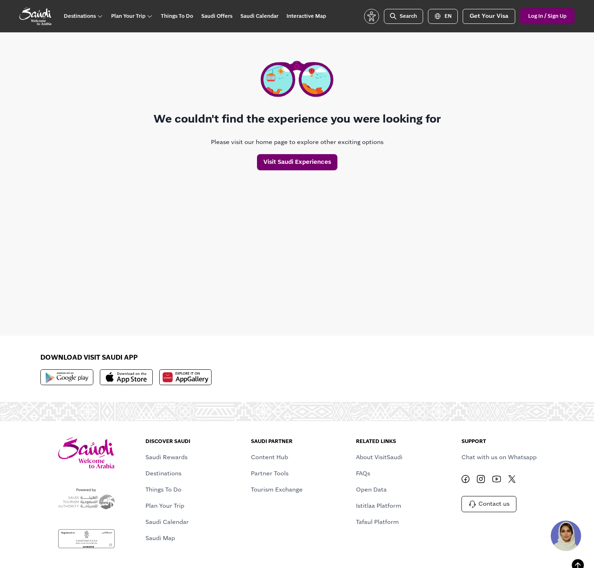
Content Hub (269, 457)
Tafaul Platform (377, 522)
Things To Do (163, 489)
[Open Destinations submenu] (100, 16)
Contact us (494, 503)
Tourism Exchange (277, 489)
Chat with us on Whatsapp (499, 457)
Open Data (371, 489)
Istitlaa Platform (378, 505)
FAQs (363, 473)
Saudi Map (160, 538)
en (448, 16)
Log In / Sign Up (547, 16)
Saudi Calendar (167, 522)
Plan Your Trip (164, 505)
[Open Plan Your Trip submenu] (149, 16)
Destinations (163, 473)
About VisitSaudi (379, 457)
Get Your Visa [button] (489, 16)
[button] (371, 16)
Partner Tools (270, 473)
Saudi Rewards (166, 457)
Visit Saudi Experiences (297, 162)
